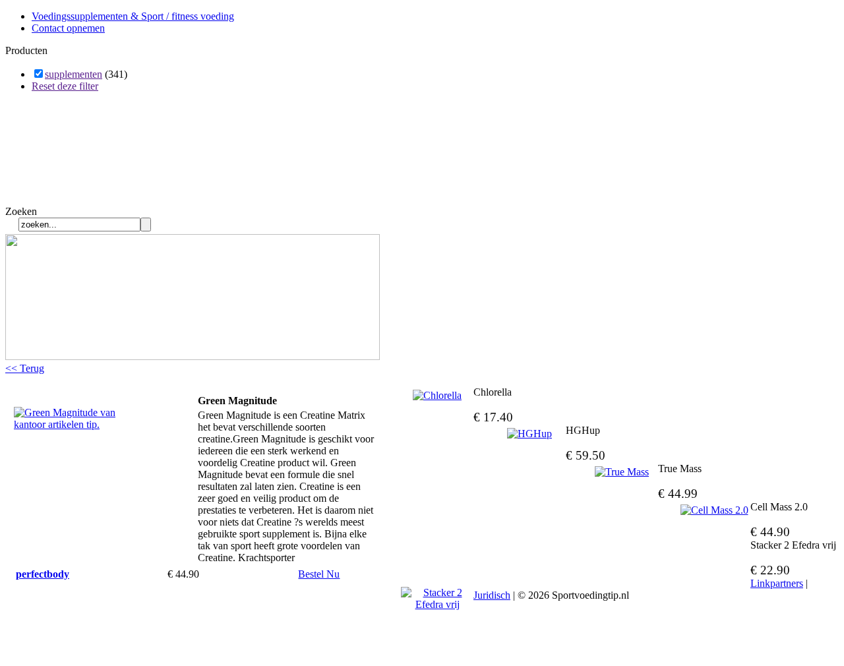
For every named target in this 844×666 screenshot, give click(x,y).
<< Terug (24, 368)
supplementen (73, 74)
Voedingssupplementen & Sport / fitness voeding (133, 16)
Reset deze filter (65, 86)
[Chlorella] (437, 396)
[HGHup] (529, 434)
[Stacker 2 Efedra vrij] (437, 599)
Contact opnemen (68, 28)
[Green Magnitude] (80, 424)
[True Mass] (622, 472)
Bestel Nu (319, 574)
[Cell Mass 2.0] (714, 510)
